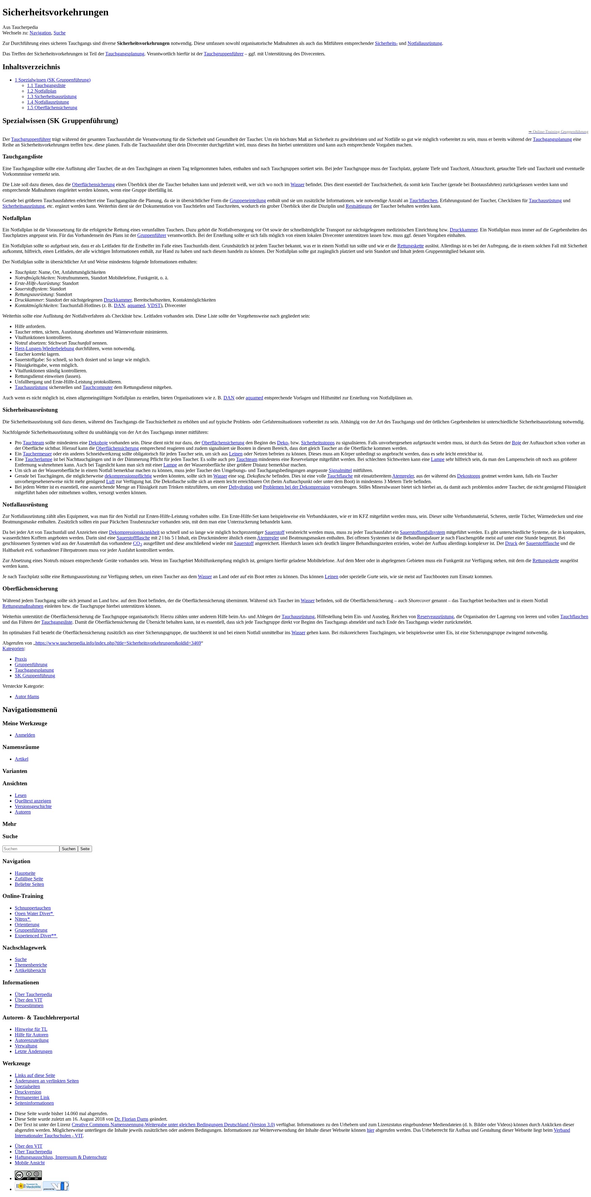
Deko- (283, 442)
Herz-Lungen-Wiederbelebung (44, 348)
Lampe (437, 459)
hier (370, 1130)
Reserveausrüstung (435, 616)
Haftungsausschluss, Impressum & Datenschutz (61, 1157)
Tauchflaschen (423, 200)
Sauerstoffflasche (133, 537)
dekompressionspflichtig (128, 475)
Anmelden (25, 735)
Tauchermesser (37, 453)
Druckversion (28, 1092)
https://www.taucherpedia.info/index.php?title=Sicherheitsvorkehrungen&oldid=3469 (118, 643)
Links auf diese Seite (35, 1075)
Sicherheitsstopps (318, 442)
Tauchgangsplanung (124, 53)
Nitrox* (23, 919)
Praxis (21, 659)
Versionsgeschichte (33, 806)
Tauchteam (33, 442)
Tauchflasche (340, 475)
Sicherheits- (386, 43)
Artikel (21, 759)
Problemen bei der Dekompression (296, 487)
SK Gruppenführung (35, 675)
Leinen (236, 453)
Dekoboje (98, 442)
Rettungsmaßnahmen (22, 606)
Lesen (20, 795)
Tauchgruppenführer (223, 53)
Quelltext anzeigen (33, 800)
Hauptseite (25, 873)
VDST (154, 305)
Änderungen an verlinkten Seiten (47, 1080)
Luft (110, 481)
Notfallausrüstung (425, 43)
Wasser (297, 184)
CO (137, 543)
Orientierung (27, 924)
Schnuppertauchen (33, 908)
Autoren (23, 812)
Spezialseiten (27, 1086)
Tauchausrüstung (545, 200)
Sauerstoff (274, 532)
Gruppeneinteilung (248, 200)
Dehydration (241, 487)
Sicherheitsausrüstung (23, 206)
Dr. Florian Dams (131, 1119)
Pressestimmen (29, 1005)
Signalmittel (340, 470)
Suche (60, 32)
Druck (511, 543)
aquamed (136, 305)
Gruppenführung (31, 664)
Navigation (40, 32)
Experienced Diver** (36, 935)
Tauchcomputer (97, 387)
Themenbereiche (31, 964)
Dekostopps (468, 475)
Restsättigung (359, 206)
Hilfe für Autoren (31, 1034)
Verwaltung (26, 1045)
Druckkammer (463, 229)
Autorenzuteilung (32, 1040)
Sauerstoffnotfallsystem (422, 532)
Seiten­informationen (34, 1103)
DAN (119, 305)
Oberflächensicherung (93, 184)
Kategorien (13, 648)
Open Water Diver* (34, 913)
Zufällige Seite (29, 878)
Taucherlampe (38, 459)
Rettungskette (410, 245)
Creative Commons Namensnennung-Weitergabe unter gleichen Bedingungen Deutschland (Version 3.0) (173, 1124)
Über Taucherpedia (33, 994)
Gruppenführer (151, 235)
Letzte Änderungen (33, 1051)
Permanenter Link (32, 1097)
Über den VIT (28, 1000)
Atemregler (403, 475)
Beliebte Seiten (29, 884)
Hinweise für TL (31, 1029)
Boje (516, 442)
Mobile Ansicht (30, 1162)
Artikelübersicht (30, 970)
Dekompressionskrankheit (134, 532)
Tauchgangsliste (56, 622)
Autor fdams (27, 696)
